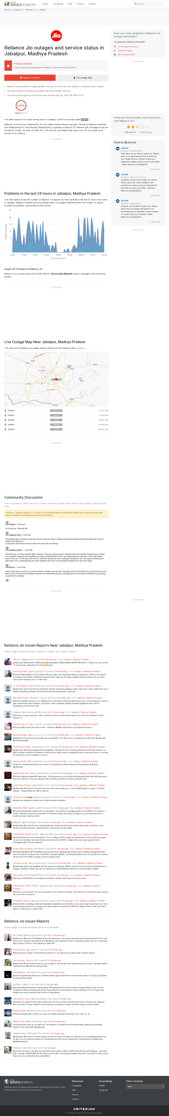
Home (45, 4)
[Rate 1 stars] (129, 127)
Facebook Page (124, 50)
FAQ (70, 4)
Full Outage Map (84, 77)
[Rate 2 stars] (133, 127)
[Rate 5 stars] (147, 127)
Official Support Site (126, 54)
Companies (58, 4)
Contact (92, 4)
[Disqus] (56, 551)
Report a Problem (31, 77)
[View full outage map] (56, 379)
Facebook (103, 1090)
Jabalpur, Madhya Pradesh (76, 659)
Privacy (80, 4)
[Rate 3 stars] (138, 127)
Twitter (102, 1085)
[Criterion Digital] (84, 1109)
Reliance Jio (30, 10)
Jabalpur (80, 348)
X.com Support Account (128, 46)
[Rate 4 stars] (142, 127)
